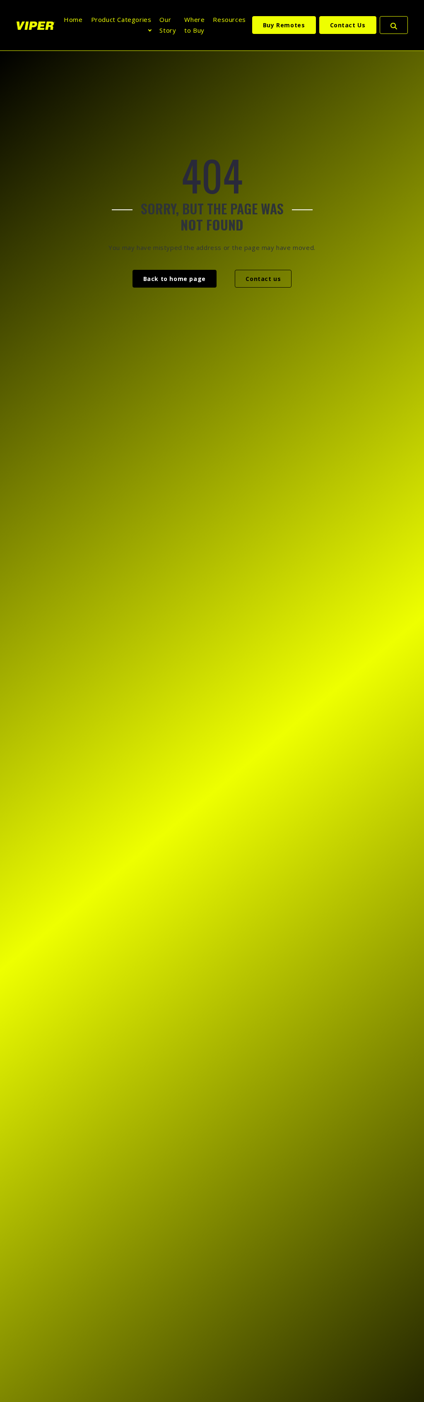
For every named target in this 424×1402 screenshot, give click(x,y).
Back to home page (174, 279)
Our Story (167, 24)
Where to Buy (194, 24)
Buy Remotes (284, 25)
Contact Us (348, 25)
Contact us (263, 279)
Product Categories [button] (121, 19)
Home (73, 19)
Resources (229, 19)
